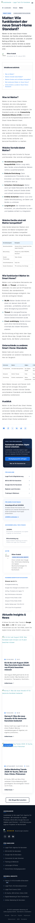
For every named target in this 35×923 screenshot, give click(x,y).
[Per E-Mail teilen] (4, 428)
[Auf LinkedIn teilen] (16, 428)
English (20, 915)
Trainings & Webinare (12, 493)
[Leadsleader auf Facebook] (9, 836)
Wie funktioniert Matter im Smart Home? (17, 82)
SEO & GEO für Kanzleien (13, 480)
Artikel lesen (8, 683)
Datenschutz (11, 919)
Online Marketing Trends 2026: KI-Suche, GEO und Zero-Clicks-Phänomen (15, 771)
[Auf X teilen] (12, 428)
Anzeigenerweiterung (11, 584)
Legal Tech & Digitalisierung (14, 476)
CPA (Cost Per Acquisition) (13, 607)
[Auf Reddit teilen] (21, 428)
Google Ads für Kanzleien (13, 485)
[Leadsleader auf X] (5, 836)
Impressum (27, 915)
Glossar (15, 7)
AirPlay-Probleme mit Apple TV (14, 591)
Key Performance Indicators (13, 594)
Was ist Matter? (9, 74)
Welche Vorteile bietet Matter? (14, 76)
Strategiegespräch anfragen (17, 459)
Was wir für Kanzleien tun (17, 463)
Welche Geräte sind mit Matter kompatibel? (18, 79)
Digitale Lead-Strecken (12, 489)
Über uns (13, 915)
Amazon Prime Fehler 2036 (13, 597)
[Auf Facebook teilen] (8, 428)
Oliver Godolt (11, 53)
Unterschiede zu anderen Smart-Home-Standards (17, 85)
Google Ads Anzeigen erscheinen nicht (16, 587)
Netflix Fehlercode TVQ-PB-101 (14, 604)
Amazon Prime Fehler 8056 (13, 601)
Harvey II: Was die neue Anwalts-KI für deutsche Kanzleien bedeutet (15, 718)
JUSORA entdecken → (12, 517)
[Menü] (32, 2)
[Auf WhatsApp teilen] (25, 428)
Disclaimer (24, 919)
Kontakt (7, 915)
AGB (18, 919)
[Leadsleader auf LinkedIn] (13, 836)
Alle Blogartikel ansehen (17, 800)
